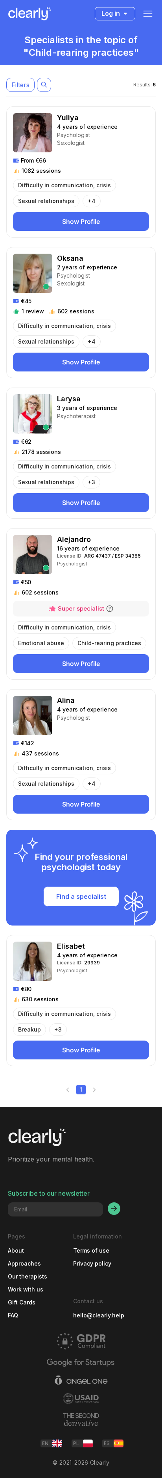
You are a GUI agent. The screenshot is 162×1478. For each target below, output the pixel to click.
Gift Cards (21, 1302)
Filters (20, 85)
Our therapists (27, 1276)
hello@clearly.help (98, 1315)
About (16, 1250)
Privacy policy (92, 1263)
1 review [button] (33, 311)
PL (76, 1443)
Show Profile (81, 221)
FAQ (13, 1315)
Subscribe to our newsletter (49, 1193)
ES (107, 1443)
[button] (110, 609)
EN (45, 1443)
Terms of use (91, 1250)
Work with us (25, 1289)
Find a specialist (81, 896)
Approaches (24, 1263)
